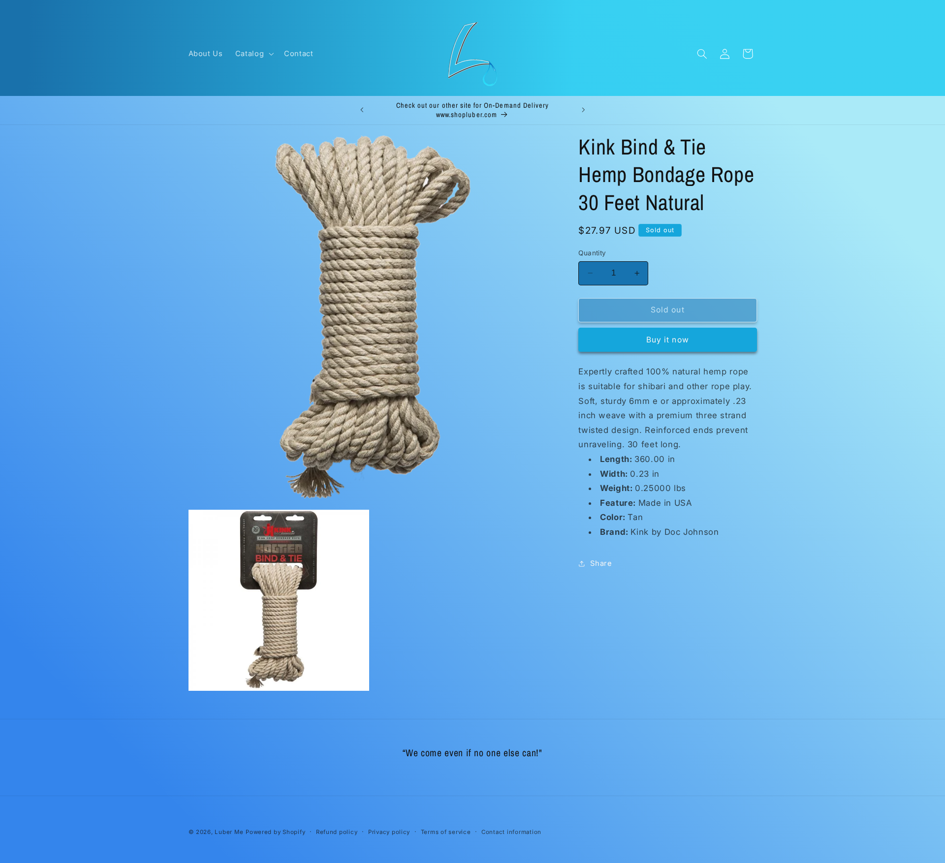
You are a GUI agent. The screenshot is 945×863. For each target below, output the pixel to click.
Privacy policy (389, 832)
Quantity (592, 253)
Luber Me (229, 832)
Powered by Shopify (275, 832)
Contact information (511, 832)
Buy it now (667, 339)
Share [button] (601, 563)
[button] (253, 53)
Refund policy (337, 832)
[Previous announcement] (362, 110)
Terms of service (446, 832)
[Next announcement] (583, 110)
